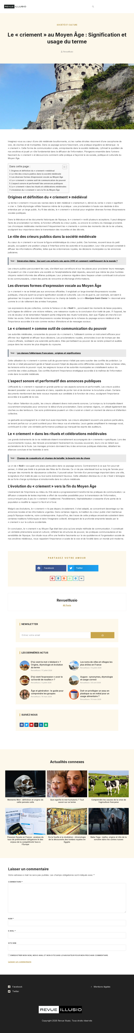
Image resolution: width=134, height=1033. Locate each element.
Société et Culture (67, 25)
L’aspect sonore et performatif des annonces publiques (37, 183)
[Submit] (102, 635)
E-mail (12, 931)
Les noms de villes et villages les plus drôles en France (96, 663)
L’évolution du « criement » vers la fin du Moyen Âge (35, 190)
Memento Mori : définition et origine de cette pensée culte (25, 801)
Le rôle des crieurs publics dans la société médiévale (36, 174)
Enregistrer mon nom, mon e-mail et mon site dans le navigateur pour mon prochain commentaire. (59, 955)
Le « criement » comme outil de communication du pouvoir (39, 180)
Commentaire (15, 882)
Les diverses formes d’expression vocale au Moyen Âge (37, 177)
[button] (93, 6)
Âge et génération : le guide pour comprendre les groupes (47, 692)
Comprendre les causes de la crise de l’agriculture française (108, 801)
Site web (12, 943)
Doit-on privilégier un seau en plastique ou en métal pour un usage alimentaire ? (94, 693)
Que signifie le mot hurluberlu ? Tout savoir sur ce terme (67, 801)
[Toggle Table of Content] (63, 167)
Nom (11, 919)
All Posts (67, 605)
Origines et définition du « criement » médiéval (33, 171)
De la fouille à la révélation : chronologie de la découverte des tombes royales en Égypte (67, 839)
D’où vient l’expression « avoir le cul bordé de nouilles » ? (47, 678)
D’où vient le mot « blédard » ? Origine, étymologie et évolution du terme (47, 665)
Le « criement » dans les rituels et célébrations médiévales (38, 186)
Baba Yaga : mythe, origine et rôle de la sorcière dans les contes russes (109, 838)
